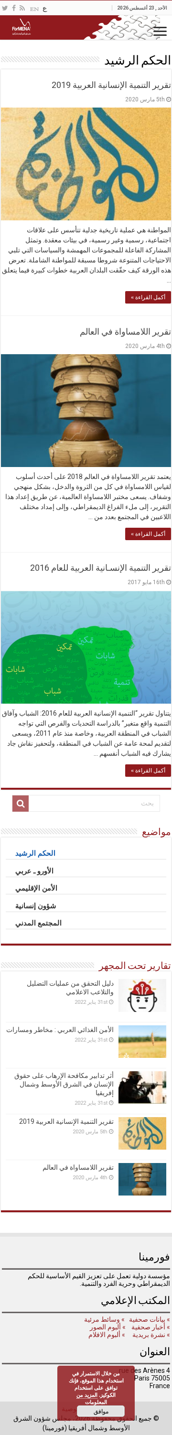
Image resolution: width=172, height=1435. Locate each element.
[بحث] (20, 803)
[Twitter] (5, 8)
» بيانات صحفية (149, 1319)
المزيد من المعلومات (91, 1398)
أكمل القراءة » (148, 297)
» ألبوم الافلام (106, 1334)
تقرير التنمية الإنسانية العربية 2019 (111, 85)
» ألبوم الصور (107, 1327)
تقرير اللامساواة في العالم (125, 331)
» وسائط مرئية (104, 1319)
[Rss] (22, 8)
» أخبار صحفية (150, 1327)
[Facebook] (14, 8)
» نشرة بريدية (150, 1334)
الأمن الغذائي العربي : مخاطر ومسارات (60, 1029)
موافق (101, 1411)
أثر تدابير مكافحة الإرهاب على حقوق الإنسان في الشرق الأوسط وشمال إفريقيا (64, 1084)
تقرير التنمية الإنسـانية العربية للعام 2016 (100, 568)
